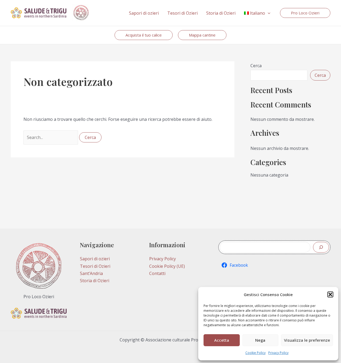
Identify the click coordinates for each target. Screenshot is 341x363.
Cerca (256, 66)
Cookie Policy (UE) (167, 266)
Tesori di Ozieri (95, 266)
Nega (260, 340)
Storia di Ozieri (94, 281)
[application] (267, 13)
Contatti (157, 273)
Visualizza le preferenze (307, 340)
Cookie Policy (255, 352)
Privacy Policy (278, 352)
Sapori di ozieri (95, 259)
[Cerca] (321, 247)
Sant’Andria (91, 273)
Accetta (221, 340)
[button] (330, 294)
